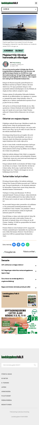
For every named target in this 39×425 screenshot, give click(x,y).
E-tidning (5, 383)
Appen (3, 387)
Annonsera (6, 391)
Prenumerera (6, 400)
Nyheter (4, 378)
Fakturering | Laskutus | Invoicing (19, 412)
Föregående (10, 252)
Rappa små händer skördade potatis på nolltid (15, 287)
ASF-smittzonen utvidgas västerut (12, 265)
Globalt (19, 51)
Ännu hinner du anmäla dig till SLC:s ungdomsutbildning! (12, 280)
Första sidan (6, 374)
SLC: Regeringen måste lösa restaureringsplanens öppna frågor (17, 272)
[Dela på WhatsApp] (27, 244)
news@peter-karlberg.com (17, 64)
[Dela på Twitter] (23, 244)
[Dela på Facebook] (14, 244)
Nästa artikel (29, 252)
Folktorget (6, 396)
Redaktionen (6, 404)
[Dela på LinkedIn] (18, 244)
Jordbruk (8, 51)
